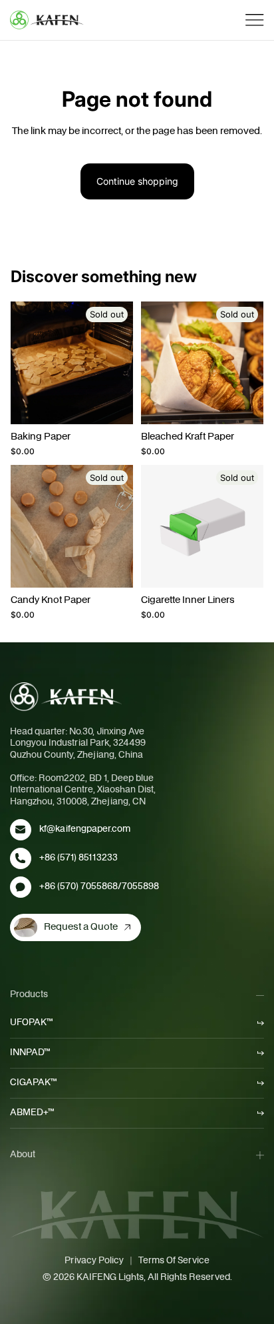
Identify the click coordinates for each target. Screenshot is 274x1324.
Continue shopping (137, 181)
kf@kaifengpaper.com (84, 829)
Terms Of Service (173, 1260)
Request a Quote (81, 927)
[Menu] (254, 20)
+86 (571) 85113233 (78, 857)
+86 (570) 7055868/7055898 (99, 886)
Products (29, 994)
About (22, 1154)
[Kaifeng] (66, 696)
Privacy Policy (94, 1260)
